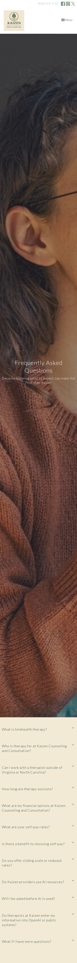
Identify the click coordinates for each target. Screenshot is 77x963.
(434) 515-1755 (48, 3)
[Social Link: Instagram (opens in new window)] (68, 4)
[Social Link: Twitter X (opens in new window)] (73, 4)
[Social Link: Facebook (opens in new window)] (63, 4)
